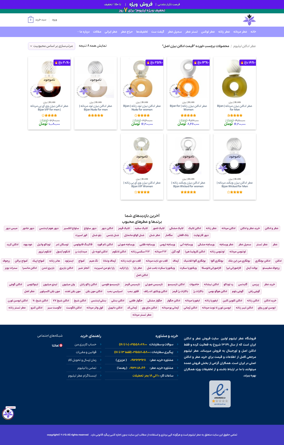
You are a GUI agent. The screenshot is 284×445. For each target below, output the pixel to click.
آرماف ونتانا (109, 261)
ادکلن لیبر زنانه (244, 308)
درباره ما (84, 32)
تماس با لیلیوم (86, 368)
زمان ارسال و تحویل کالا (82, 360)
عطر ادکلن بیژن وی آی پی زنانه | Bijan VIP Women (142, 184)
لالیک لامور (158, 228)
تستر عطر (191, 32)
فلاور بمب (133, 291)
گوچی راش (254, 291)
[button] (37, 20)
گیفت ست (157, 32)
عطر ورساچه (226, 244)
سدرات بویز (11, 268)
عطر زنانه (224, 32)
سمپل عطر (175, 32)
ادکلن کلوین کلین (232, 301)
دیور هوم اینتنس (49, 228)
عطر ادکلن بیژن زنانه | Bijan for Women (188, 107)
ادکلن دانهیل (115, 308)
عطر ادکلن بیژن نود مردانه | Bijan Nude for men (95, 107)
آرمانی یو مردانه (170, 308)
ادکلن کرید (12, 244)
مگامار (169, 235)
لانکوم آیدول (63, 252)
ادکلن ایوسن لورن (18, 301)
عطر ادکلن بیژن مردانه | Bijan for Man (234, 107)
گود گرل (176, 252)
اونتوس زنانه (217, 252)
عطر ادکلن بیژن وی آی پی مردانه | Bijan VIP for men (49, 107)
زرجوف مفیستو (271, 268)
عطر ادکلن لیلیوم (244, 46)
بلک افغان (183, 235)
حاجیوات (194, 284)
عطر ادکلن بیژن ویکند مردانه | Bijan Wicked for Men (235, 184)
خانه (253, 32)
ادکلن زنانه (253, 301)
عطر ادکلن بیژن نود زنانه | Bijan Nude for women (142, 107)
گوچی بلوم (237, 291)
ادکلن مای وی (149, 308)
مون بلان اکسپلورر (50, 291)
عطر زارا (137, 268)
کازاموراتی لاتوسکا (211, 268)
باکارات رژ (198, 291)
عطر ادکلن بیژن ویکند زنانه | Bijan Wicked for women (188, 184)
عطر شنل (154, 235)
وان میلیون (68, 284)
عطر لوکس (208, 32)
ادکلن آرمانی (190, 308)
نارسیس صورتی (154, 284)
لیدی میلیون (50, 284)
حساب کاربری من (85, 344)
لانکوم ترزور (44, 252)
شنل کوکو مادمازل (134, 235)
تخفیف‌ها (142, 32)
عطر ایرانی (111, 32)
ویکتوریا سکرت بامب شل (161, 268)
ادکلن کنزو (36, 308)
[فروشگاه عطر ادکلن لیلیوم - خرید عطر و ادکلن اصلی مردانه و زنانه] (240, 20)
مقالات (97, 32)
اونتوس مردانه (238, 252)
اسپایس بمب (114, 291)
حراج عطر (127, 32)
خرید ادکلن (270, 301)
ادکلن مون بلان (94, 291)
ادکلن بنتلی (117, 301)
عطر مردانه (240, 32)
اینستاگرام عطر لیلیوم (82, 376)
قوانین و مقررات (86, 352)
